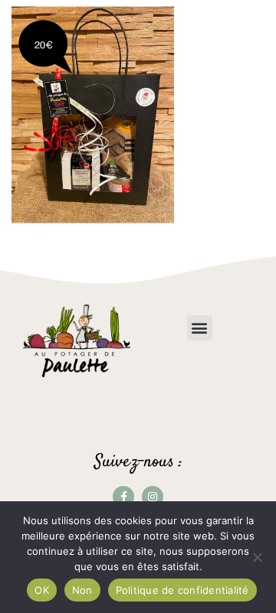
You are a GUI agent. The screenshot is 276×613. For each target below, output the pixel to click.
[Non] (256, 557)
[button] (199, 328)
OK (41, 590)
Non (82, 590)
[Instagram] (152, 496)
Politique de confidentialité (182, 590)
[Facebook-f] (123, 496)
